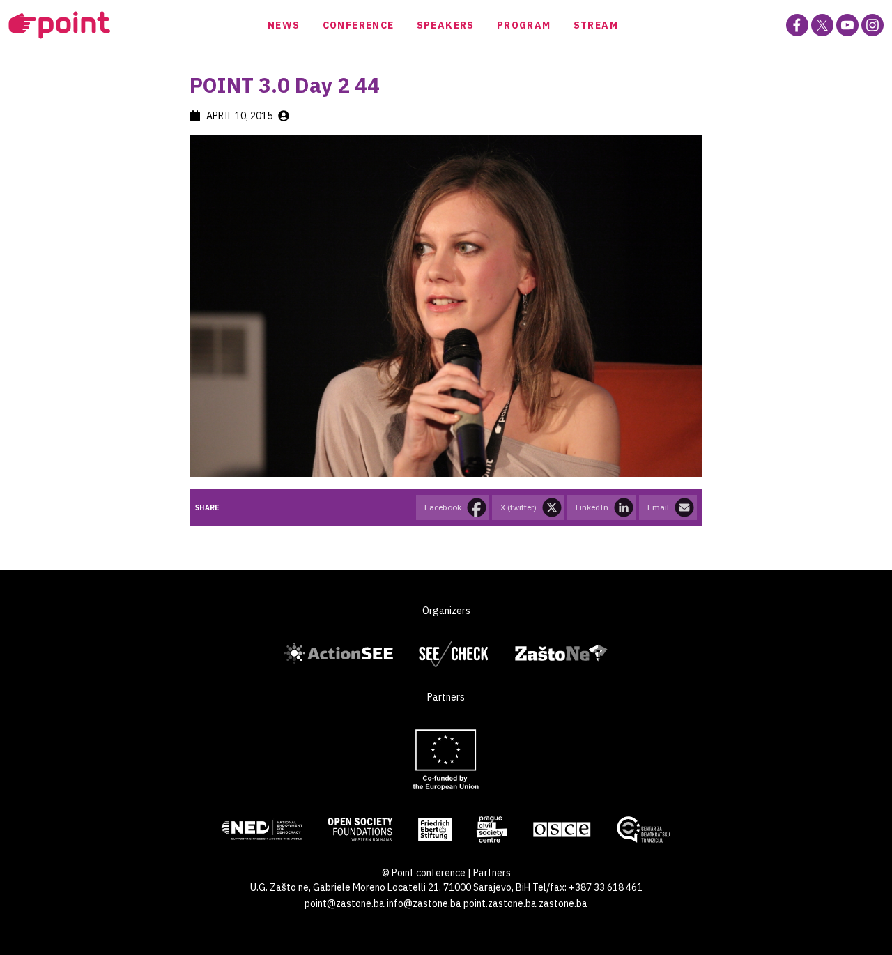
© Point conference (424, 872)
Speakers (446, 25)
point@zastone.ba (345, 903)
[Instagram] (872, 25)
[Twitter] (822, 25)
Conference (358, 25)
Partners (492, 872)
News (284, 25)
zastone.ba (563, 903)
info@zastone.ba (424, 903)
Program (524, 25)
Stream (596, 25)
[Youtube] (847, 25)
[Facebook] (797, 25)
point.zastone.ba (500, 903)
